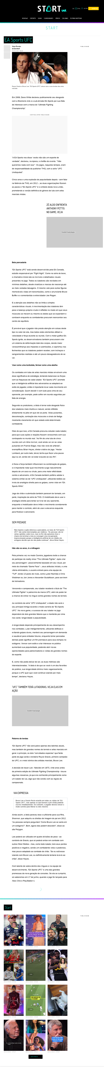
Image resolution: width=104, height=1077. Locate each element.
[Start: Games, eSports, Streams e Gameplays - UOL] (50, 9)
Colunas (65, 18)
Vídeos (57, 18)
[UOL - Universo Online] (64, 10)
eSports (33, 18)
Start (52, 27)
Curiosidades (48, 18)
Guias (40, 18)
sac (73, 8)
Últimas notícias (76, 18)
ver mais (34, 1056)
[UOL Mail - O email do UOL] (77, 8)
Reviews (25, 18)
